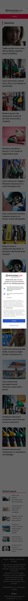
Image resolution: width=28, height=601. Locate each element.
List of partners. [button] (9, 307)
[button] (14, 298)
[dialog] (14, 300)
